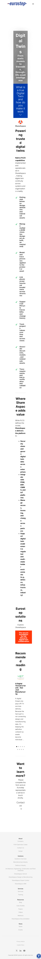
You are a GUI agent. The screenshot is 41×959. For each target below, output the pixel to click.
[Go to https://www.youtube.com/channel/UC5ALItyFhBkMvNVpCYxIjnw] (24, 951)
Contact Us (20, 848)
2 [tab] (19, 747)
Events (20, 930)
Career (20, 851)
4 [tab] (22, 747)
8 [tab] (21, 749)
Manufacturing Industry (20, 862)
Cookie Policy (20, 945)
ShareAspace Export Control (20, 880)
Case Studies (20, 905)
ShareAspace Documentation (20, 919)
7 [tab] (19, 749)
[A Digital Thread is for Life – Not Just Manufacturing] (20, 678)
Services (20, 891)
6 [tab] (18, 749)
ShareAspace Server (20, 874)
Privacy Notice (21, 941)
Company (20, 841)
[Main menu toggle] (33, 4)
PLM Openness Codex (20, 844)
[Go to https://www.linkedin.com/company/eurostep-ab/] (20, 951)
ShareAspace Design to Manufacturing (20, 877)
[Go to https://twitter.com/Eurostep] (17, 951)
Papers (20, 909)
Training (20, 894)
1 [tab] (17, 747)
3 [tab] (20, 747)
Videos (20, 912)
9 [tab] (23, 749)
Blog (20, 902)
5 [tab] (24, 747)
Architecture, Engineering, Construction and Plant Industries (20, 869)
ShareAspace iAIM (20, 883)
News (20, 926)
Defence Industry (20, 865)
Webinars (20, 915)
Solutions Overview (20, 859)
